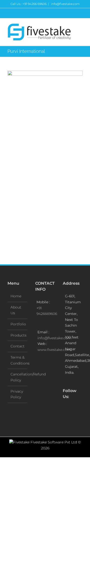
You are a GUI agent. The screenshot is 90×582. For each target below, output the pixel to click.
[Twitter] (71, 409)
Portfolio (17, 324)
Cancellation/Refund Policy (17, 377)
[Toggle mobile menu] (80, 27)
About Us (15, 310)
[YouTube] (77, 409)
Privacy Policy (16, 394)
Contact (17, 346)
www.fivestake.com (54, 349)
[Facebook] (64, 409)
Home (15, 296)
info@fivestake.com (65, 4)
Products (17, 335)
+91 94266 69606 (34, 4)
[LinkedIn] (64, 418)
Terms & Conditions (17, 360)
